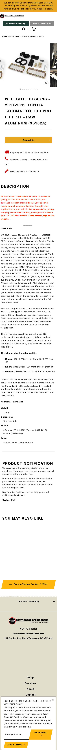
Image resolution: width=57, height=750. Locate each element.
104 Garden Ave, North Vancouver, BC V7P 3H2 (28, 638)
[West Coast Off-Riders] (28, 623)
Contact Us (28, 140)
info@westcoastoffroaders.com (28, 633)
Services (30, 683)
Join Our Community (28, 601)
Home (4, 36)
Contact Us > (9, 500)
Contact (30, 694)
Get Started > (16, 744)
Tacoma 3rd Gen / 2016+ (31, 36)
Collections (14, 36)
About (30, 689)
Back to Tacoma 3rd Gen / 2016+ (30, 584)
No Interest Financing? (16, 23)
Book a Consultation (42, 23)
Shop (30, 677)
